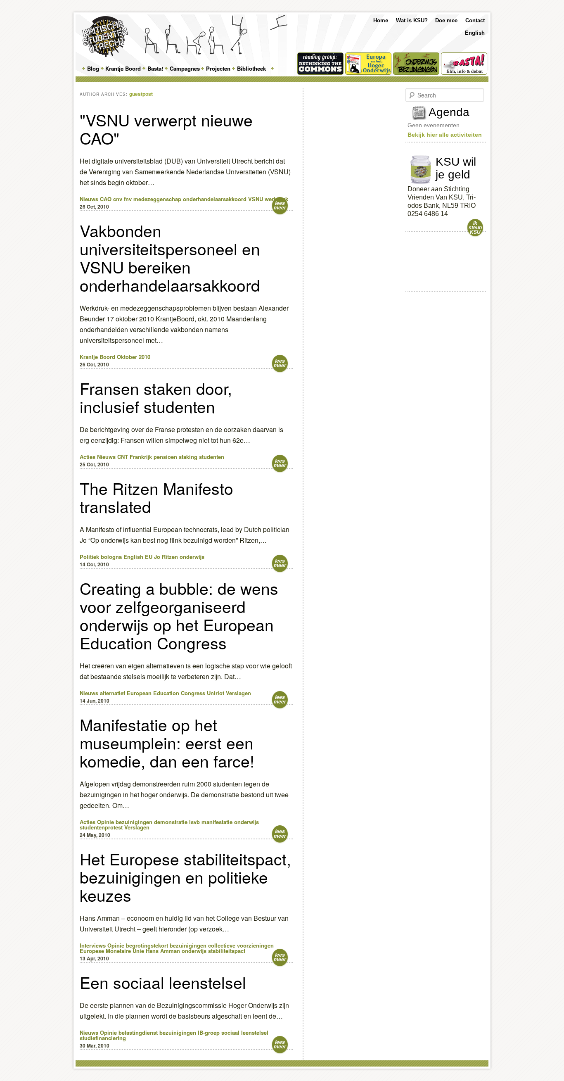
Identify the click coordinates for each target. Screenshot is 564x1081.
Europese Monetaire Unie (112, 951)
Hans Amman (163, 951)
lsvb (194, 822)
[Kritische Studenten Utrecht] (105, 36)
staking (188, 457)
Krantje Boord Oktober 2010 (115, 357)
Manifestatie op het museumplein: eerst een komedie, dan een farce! (167, 742)
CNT (122, 457)
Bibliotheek (251, 68)
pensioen (165, 457)
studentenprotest (101, 827)
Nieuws (89, 199)
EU (148, 557)
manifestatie (216, 822)
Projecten (218, 68)
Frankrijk (141, 457)
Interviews (93, 945)
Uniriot (215, 693)
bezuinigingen (134, 822)
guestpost (141, 93)
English (475, 33)
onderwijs (192, 557)
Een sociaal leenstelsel (163, 981)
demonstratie (170, 822)
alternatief (112, 693)
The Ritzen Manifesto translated (156, 497)
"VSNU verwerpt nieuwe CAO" (166, 128)
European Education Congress (166, 693)
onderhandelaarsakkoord (214, 199)
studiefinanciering (103, 1038)
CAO (105, 199)
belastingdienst (138, 1032)
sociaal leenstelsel (244, 1032)
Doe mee (446, 20)
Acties (87, 457)
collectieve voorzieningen (241, 945)
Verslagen (238, 693)
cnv (117, 199)
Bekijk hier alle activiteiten (445, 134)
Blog (93, 68)
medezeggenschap (157, 199)
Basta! (155, 68)
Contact (475, 20)
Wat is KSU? (412, 20)
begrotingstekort (147, 945)
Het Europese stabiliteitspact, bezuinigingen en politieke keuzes (185, 876)
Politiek (89, 557)
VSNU (255, 199)
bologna (111, 557)
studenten (211, 457)
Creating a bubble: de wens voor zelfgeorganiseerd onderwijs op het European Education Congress (179, 615)
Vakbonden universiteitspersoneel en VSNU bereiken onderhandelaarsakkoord (170, 257)
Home (380, 20)
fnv (128, 199)
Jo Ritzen (166, 557)
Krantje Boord (123, 68)
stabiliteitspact (226, 951)
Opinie (105, 822)
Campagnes (185, 68)
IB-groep (209, 1032)
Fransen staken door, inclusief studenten (156, 397)
